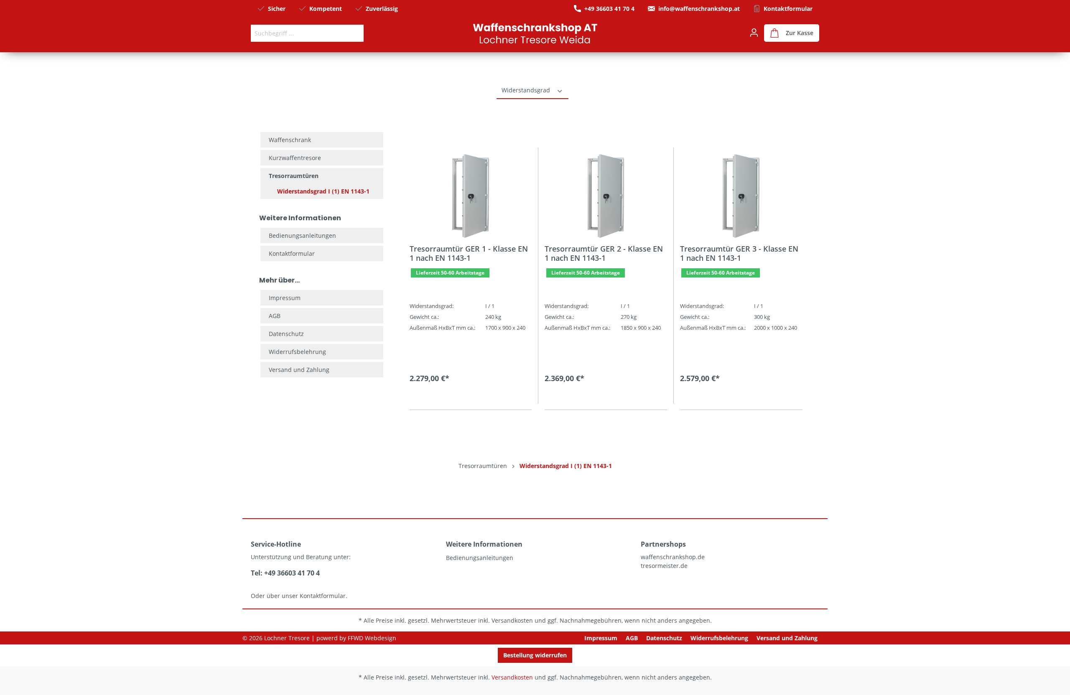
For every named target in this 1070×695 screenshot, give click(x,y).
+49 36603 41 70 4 (609, 9)
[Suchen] (354, 33)
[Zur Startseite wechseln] (535, 33)
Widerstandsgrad (527, 90)
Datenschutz (286, 334)
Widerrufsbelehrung (297, 352)
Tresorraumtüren (293, 176)
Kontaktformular (788, 9)
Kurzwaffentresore (295, 158)
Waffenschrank (290, 140)
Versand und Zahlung (299, 370)
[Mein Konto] (754, 32)
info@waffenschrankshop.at (699, 9)
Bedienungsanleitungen (302, 235)
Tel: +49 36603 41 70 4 (285, 573)
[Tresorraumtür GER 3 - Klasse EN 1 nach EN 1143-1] (741, 196)
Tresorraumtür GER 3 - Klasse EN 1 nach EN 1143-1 (739, 253)
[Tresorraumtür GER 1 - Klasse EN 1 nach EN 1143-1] (471, 196)
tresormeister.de (664, 566)
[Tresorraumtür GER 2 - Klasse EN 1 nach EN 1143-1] (606, 196)
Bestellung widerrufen (535, 655)
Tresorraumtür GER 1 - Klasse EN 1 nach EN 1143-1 (469, 253)
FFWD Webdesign (372, 638)
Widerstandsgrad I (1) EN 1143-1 (323, 191)
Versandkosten (512, 620)
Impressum (285, 298)
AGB (274, 316)
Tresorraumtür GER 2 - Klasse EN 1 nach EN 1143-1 (604, 253)
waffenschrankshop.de (673, 557)
